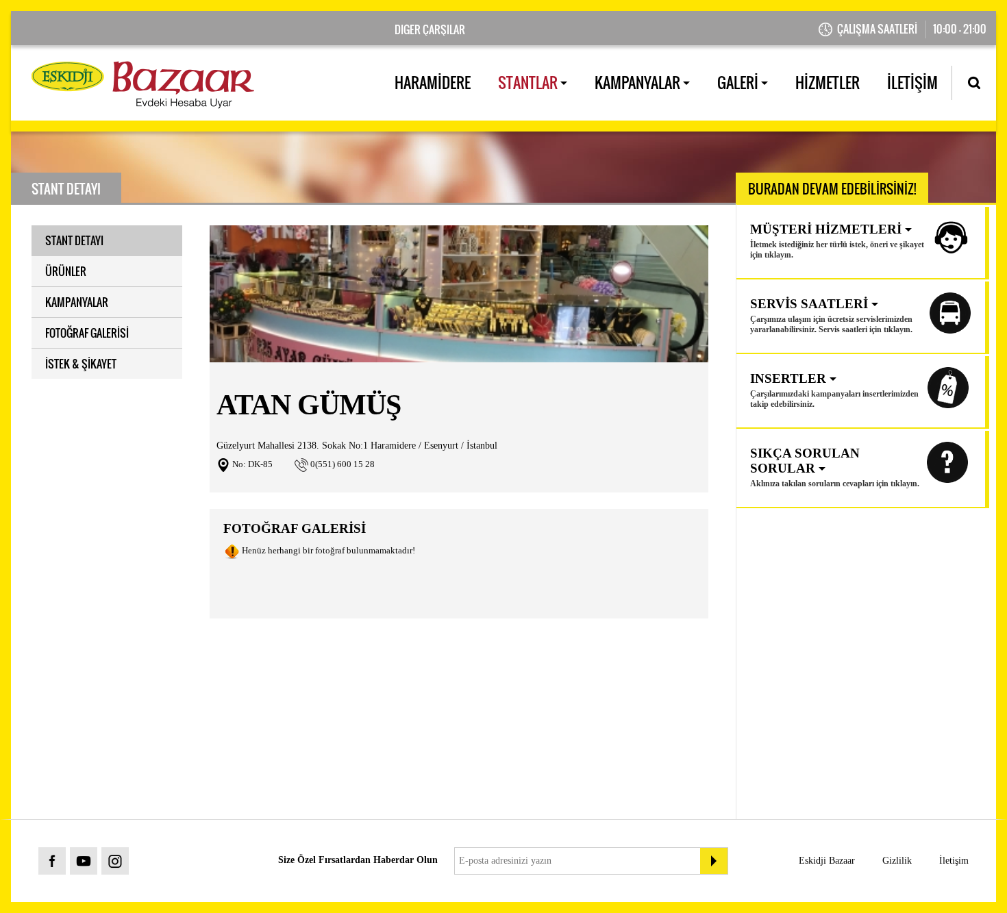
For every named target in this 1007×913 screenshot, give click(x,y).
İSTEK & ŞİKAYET (80, 363)
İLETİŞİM (912, 82)
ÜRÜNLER (65, 271)
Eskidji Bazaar (827, 860)
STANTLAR (529, 82)
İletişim (954, 860)
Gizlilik (897, 860)
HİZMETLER (827, 82)
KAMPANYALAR (639, 82)
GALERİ (739, 82)
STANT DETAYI (74, 240)
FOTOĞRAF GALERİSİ (87, 333)
